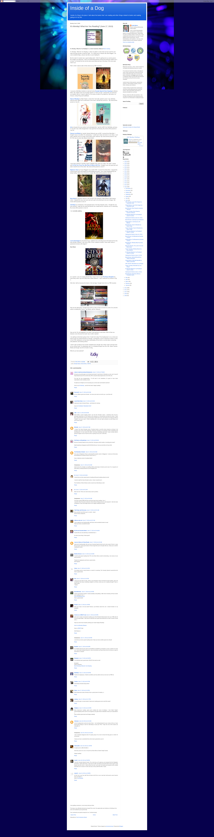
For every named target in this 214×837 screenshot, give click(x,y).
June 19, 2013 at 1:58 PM (84, 773)
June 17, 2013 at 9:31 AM (82, 489)
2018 (125, 177)
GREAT (79, 628)
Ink (71, 127)
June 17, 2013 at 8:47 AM (84, 427)
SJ (74, 489)
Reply (75, 387)
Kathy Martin (135, 25)
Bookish (76, 646)
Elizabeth (76, 658)
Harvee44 (76, 392)
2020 (125, 173)
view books (141, 145)
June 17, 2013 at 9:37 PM (84, 681)
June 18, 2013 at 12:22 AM (85, 721)
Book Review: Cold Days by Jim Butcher (134, 219)
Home (94, 814)
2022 (125, 169)
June (127, 200)
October (127, 192)
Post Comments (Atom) (81, 817)
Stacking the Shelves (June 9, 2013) (133, 255)
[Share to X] (94, 362)
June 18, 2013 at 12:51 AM (87, 732)
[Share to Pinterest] (97, 362)
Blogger (121, 826)
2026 (125, 161)
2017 (125, 179)
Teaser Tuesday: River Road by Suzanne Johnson (132, 212)
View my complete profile (128, 42)
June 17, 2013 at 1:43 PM (84, 604)
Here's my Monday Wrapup (80, 625)
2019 (125, 175)
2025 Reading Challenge (133, 137)
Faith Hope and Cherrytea (80, 510)
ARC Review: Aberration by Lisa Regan (134, 263)
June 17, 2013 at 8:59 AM (93, 440)
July (127, 198)
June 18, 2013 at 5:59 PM (84, 760)
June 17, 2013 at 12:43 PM (88, 591)
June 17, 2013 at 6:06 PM (84, 646)
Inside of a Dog (87, 8)
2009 (125, 293)
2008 (125, 295)
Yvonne (76, 681)
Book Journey (106, 48)
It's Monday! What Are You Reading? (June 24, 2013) (133, 215)
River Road (73, 198)
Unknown (76, 721)
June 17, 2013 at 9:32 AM (86, 498)
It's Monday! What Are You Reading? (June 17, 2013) (133, 232)
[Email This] (91, 362)
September (128, 194)
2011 (125, 289)
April (127, 279)
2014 (125, 184)
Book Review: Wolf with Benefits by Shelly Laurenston (133, 258)
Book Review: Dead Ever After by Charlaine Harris (132, 274)
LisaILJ (76, 760)
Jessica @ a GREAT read (80, 615)
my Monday (80, 778)
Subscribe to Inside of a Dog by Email (131, 127)
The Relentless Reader (79, 452)
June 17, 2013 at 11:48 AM (88, 553)
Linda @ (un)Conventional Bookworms (83, 372)
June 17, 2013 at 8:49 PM (85, 658)
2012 (125, 287)
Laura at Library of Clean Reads (81, 542)
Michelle (76, 427)
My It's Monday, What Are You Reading (83, 666)
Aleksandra (77, 745)
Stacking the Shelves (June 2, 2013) (133, 271)
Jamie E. (76, 773)
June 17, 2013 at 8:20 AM (89, 401)
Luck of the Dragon (75, 240)
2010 (125, 291)
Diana (75, 690)
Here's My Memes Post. (79, 596)
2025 (125, 163)
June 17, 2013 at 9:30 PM (85, 672)
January (127, 285)
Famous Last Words (75, 133)
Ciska (75, 568)
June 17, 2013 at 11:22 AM (96, 542)
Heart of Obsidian (74, 99)
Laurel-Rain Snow (78, 401)
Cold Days (72, 204)
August (127, 196)
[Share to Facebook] (95, 362)
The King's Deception (108, 276)
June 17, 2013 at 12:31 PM (83, 578)
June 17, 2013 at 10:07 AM (89, 520)
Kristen (76, 604)
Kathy (130, 139)
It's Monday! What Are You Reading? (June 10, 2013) (133, 253)
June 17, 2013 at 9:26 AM (81, 475)
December (128, 188)
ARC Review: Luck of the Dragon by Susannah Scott (133, 202)
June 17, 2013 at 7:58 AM (98, 372)
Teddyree (76, 708)
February (128, 283)
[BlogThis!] (92, 362)
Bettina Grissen (78, 553)
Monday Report (77, 363)
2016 (125, 181)
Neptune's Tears (74, 169)
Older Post (115, 814)
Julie (75, 412)
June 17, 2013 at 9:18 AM (91, 452)
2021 (125, 171)
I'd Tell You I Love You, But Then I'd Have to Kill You (86, 165)
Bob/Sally (76, 672)
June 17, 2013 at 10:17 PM (84, 699)
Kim (75, 578)
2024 (125, 165)
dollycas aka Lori (78, 520)
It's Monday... (82, 385)
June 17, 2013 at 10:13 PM (83, 690)
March (127, 281)
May (127, 277)
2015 (125, 182)
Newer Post (73, 814)
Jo (74, 475)
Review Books (84, 363)
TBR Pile (89, 363)
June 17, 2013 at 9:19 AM (86, 465)
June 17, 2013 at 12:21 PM (83, 568)
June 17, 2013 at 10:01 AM (93, 510)
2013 (125, 186)
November (128, 190)
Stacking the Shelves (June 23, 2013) (133, 217)
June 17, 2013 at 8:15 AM (85, 392)
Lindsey (76, 699)
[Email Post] (88, 361)
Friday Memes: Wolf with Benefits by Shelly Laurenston (133, 261)
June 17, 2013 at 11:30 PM (85, 708)
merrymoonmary (109, 826)
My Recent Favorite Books (80, 530)
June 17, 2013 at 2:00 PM (92, 615)
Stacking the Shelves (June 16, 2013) (133, 234)
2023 (125, 167)
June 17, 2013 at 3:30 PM (86, 637)
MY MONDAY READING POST (84, 406)
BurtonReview (77, 591)
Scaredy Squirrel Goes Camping (103, 91)
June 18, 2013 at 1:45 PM (86, 745)
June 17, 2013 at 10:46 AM (93, 530)
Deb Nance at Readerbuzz (80, 440)
